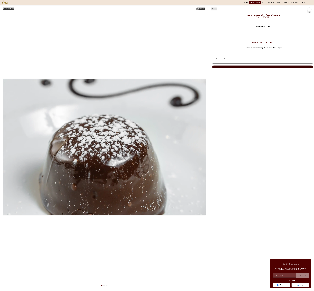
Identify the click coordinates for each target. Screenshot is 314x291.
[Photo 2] (104, 285)
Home (246, 2)
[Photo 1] (101, 285)
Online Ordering (254, 2)
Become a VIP (295, 2)
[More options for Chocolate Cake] (309, 9)
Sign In (303, 2)
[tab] (237, 52)
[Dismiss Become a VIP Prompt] (309, 261)
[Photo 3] (106, 285)
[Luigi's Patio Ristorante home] (8, 2)
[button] (270, 2)
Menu (263, 2)
